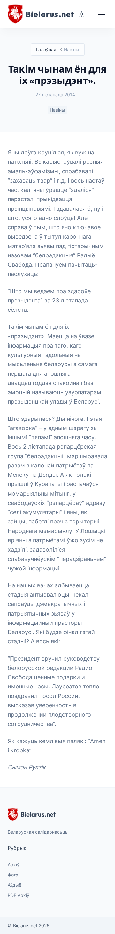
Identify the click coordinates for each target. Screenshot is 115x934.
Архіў (13, 864)
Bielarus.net (38, 814)
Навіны (57, 110)
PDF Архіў (18, 895)
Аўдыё (14, 885)
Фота (13, 874)
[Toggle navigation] (101, 14)
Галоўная (46, 49)
